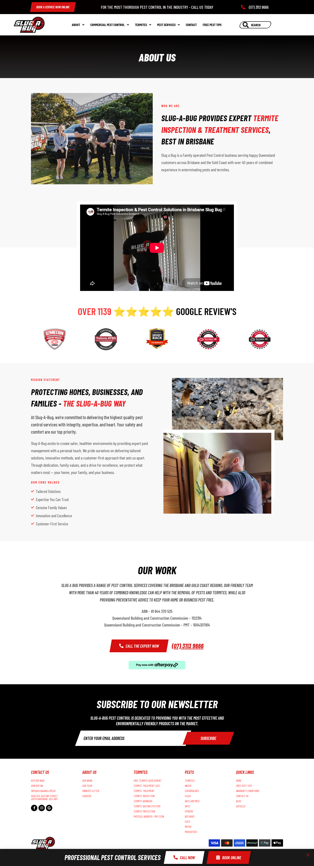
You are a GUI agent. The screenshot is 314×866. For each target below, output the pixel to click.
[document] (157, 433)
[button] (308, 854)
